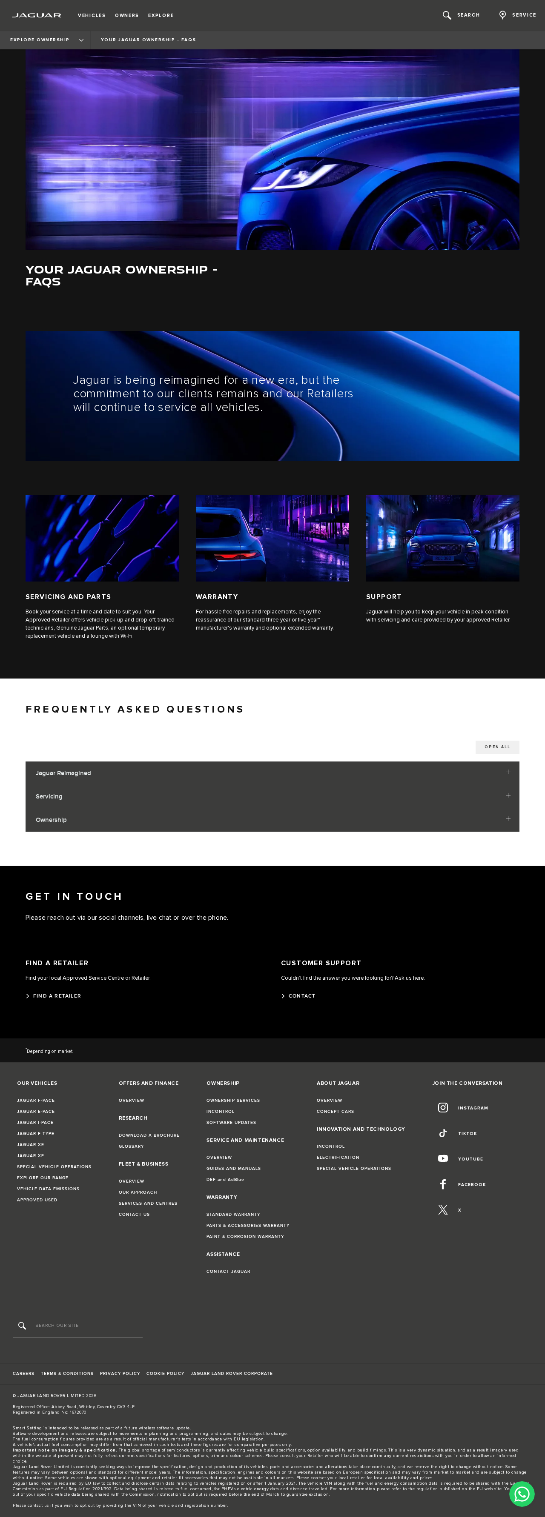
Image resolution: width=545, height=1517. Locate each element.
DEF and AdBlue (225, 1179)
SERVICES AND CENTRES (148, 1203)
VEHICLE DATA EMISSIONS (48, 1189)
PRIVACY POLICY (120, 1373)
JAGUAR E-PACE (36, 1111)
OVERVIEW (131, 1100)
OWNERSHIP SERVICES (233, 1100)
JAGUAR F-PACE (36, 1100)
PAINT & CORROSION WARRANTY (245, 1236)
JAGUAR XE (30, 1144)
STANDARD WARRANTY (233, 1214)
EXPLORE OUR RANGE (43, 1178)
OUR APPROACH (138, 1192)
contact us (38, 1505)
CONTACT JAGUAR (228, 1271)
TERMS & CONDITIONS (67, 1373)
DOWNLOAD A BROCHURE (149, 1135)
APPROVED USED (37, 1200)
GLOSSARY (131, 1146)
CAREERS (23, 1373)
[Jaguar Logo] (37, 15)
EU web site (489, 1488)
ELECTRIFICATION (338, 1157)
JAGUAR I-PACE (35, 1122)
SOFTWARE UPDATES (231, 1122)
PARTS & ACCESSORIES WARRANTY (248, 1225)
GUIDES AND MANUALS (234, 1168)
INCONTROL (221, 1111)
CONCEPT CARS (335, 1111)
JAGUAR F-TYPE (35, 1133)
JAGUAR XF (30, 1155)
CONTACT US (134, 1214)
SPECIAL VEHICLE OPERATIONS (54, 1166)
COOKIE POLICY (165, 1373)
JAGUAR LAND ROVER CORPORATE (232, 1373)
